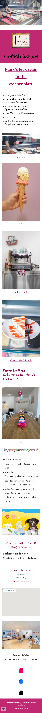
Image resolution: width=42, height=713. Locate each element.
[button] (2, 2)
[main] (21, 56)
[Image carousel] (21, 145)
